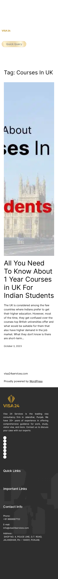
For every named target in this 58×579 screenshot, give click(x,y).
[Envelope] (4, 457)
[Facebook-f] (4, 437)
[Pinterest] (4, 453)
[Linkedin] (4, 450)
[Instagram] (4, 441)
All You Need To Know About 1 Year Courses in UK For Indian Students (29, 279)
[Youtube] (4, 447)
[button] (29, 11)
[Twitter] (4, 444)
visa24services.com (16, 373)
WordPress (36, 381)
